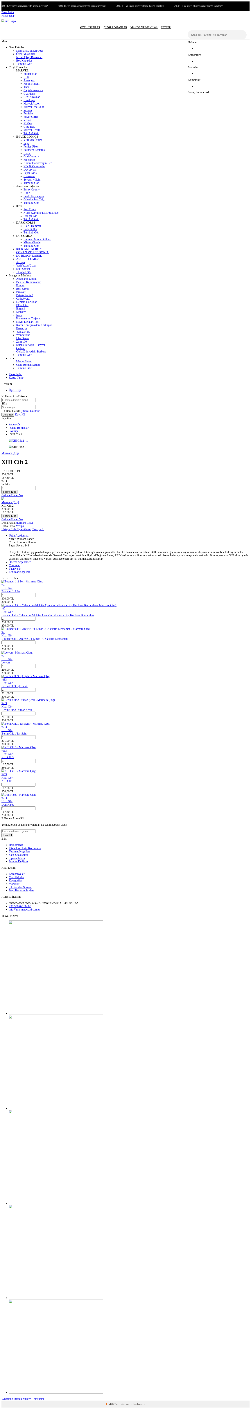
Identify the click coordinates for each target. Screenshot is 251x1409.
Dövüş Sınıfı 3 (24, 295)
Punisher (29, 113)
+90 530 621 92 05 (20, 906)
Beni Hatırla (13, 411)
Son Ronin (30, 209)
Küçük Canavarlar (34, 166)
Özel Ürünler (90, 27)
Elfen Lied (22, 305)
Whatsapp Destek (12, 1398)
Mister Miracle (32, 242)
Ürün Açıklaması (18, 535)
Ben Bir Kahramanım (28, 282)
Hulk (26, 77)
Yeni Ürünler (16, 877)
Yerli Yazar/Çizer (26, 265)
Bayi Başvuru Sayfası (21, 890)
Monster (21, 311)
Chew (27, 153)
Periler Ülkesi (31, 146)
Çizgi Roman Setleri (28, 364)
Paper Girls (30, 172)
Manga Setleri (24, 361)
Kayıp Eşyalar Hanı (27, 321)
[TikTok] (56, 1392)
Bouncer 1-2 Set (10, 591)
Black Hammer (32, 225)
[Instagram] (56, 1013)
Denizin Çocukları (26, 301)
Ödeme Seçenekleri (20, 562)
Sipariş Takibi (17, 858)
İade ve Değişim (18, 861)
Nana (19, 315)
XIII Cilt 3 (7, 757)
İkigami (20, 308)
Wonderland (23, 334)
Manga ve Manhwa (144, 27)
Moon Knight (31, 83)
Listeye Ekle (9, 529)
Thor (26, 87)
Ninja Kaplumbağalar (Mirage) (41, 212)
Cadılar (20, 348)
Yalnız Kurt (23, 331)
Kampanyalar (16, 873)
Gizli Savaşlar (32, 96)
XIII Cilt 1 (7, 780)
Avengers (29, 80)
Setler (166, 27)
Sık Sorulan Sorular (20, 887)
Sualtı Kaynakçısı (34, 196)
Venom (28, 110)
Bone (27, 192)
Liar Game (22, 338)
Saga (26, 143)
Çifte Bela (29, 126)
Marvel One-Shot (34, 106)
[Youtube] (56, 1297)
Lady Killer (30, 229)
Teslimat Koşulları (19, 571)
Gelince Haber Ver (12, 495)
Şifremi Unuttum (30, 411)
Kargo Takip (8, 15)
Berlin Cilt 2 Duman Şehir (16, 709)
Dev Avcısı (30, 169)
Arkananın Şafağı (26, 278)
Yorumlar (14, 565)
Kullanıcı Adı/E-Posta (14, 396)
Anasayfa (14, 424)
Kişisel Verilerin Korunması (25, 848)
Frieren (20, 285)
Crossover (29, 176)
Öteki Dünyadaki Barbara (31, 351)
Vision (27, 120)
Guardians (29, 93)
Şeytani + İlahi (32, 179)
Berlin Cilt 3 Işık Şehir (14, 686)
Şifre (4, 403)
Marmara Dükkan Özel (29, 50)
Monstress (29, 159)
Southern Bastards (34, 149)
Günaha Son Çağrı (34, 199)
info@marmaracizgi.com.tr (24, 909)
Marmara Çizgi (10, 453)
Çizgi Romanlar (115, 27)
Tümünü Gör (23, 63)
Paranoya (21, 328)
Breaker (20, 292)
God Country (31, 156)
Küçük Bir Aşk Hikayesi (30, 344)
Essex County (32, 189)
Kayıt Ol (20, 414)
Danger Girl (30, 215)
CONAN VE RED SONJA (32, 252)
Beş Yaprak (22, 288)
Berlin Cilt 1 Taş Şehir (14, 733)
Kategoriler (15, 880)
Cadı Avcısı (23, 298)
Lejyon (5, 662)
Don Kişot (7, 804)
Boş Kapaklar (24, 60)
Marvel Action (32, 103)
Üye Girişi (15, 390)
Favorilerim (7, 12)
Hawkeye (29, 100)
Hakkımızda (16, 844)
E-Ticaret (116, 1404)
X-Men (28, 123)
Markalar (14, 883)
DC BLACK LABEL (29, 255)
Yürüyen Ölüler (33, 139)
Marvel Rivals (32, 130)
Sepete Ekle (9, 491)
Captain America (33, 90)
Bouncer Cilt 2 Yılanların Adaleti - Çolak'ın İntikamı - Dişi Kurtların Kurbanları (47, 615)
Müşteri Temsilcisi (33, 1398)
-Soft (109, 1404)
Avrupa (20, 262)
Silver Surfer (31, 116)
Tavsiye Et (38, 529)
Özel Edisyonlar (25, 53)
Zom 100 (21, 341)
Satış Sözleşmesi (18, 854)
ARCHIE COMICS (28, 258)
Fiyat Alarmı (24, 529)
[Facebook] (56, 1203)
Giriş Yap (8, 414)
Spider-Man (30, 73)
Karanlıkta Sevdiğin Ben (38, 163)
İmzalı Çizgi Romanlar (29, 57)
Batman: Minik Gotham (37, 239)
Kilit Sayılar (23, 268)
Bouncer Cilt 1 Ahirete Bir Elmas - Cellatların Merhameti (34, 638)
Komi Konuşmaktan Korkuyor (34, 325)
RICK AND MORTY (29, 249)
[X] (56, 1108)
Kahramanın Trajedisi (28, 318)
